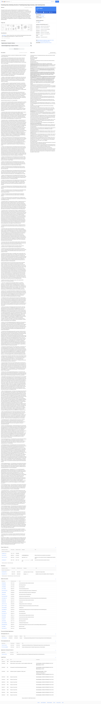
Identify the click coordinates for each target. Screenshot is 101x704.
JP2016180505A (4, 622)
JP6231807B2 (4, 620)
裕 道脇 (40, 16)
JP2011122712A (4, 557)
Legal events (49, 40)
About (39, 702)
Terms (54, 702)
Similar (51, 12)
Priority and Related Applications (45, 41)
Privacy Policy (59, 702)
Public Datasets (49, 702)
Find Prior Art (46, 12)
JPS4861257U (4, 553)
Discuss (50, 42)
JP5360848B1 (4, 586)
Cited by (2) (45, 40)
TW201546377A (4, 628)
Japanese (43, 14)
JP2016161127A (4, 603)
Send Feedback (43, 702)
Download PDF (39, 12)
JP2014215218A (4, 645)
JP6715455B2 (4, 588)
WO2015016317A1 (4, 590)
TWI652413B (4, 594)
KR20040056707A (4, 624)
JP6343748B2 (4, 592)
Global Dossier (46, 42)
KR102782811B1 (4, 613)
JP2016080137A (4, 598)
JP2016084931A (4, 609)
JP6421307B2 (4, 615)
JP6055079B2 (4, 611)
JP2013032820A (4, 607)
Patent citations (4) (40, 40)
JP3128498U (4, 626)
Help (62, 702)
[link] (17, 36)
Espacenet (42, 42)
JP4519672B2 (4, 555)
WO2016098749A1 (4, 596)
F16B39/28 (4, 35)
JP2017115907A (4, 605)
